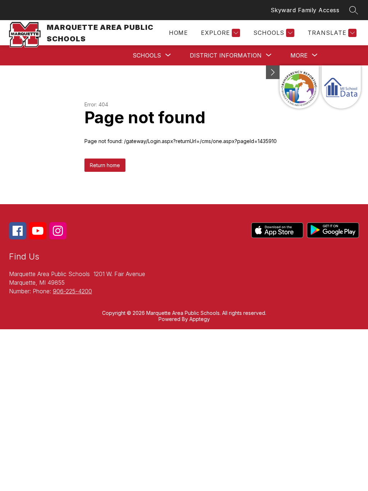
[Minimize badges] (273, 72)
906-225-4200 (72, 291)
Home (178, 32)
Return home (105, 165)
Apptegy (199, 319)
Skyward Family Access (305, 10)
